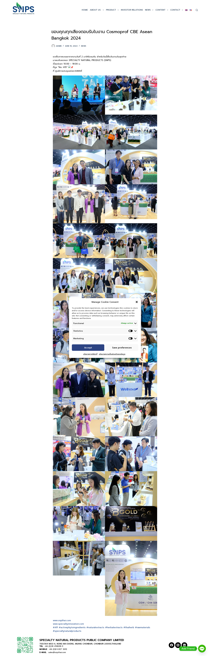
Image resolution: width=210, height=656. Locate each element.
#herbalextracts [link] (114, 627)
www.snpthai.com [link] (62, 620)
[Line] (178, 645)
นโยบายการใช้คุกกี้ (90, 354)
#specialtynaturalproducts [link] (67, 631)
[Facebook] (171, 645)
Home (85, 9)
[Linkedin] (184, 645)
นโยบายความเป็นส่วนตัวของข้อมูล (112, 354)
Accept (88, 347)
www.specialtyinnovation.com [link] (68, 623)
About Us (95, 9)
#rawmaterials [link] (142, 627)
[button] (136, 302)
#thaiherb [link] (128, 627)
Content (160, 9)
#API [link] (55, 627)
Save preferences (122, 347)
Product (111, 9)
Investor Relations (132, 9)
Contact (175, 9)
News (148, 9)
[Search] (197, 10)
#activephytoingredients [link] (72, 627)
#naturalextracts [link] (95, 627)
